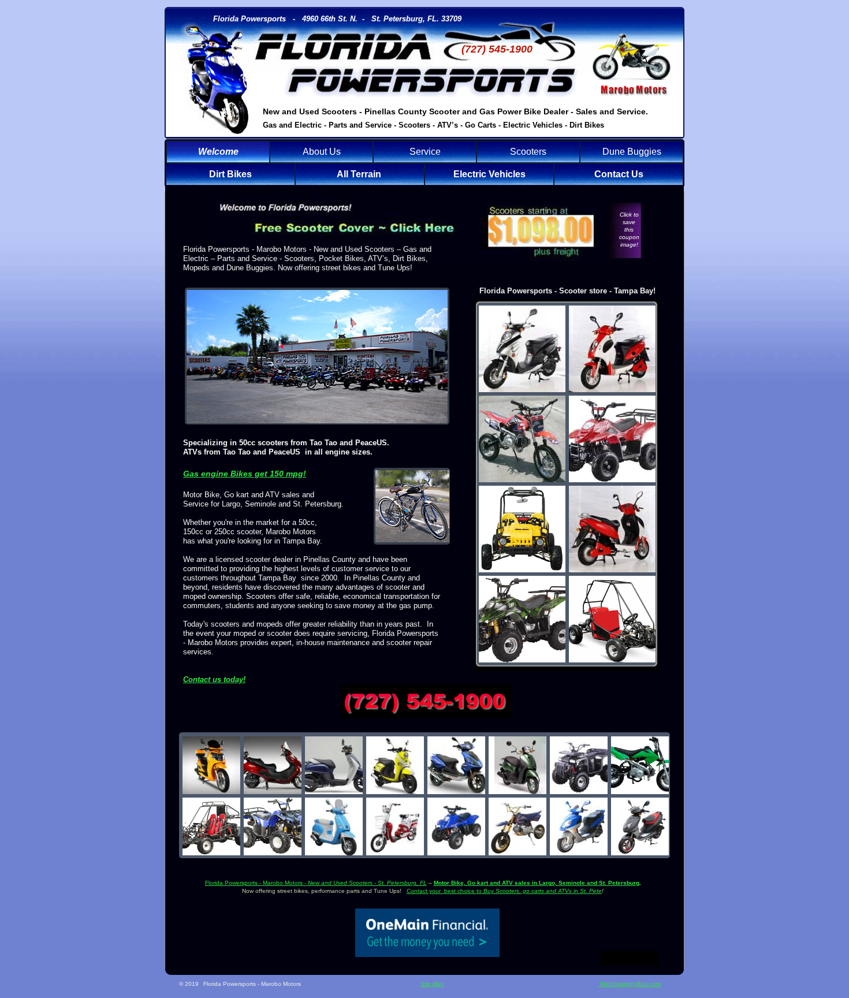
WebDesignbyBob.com (629, 984)
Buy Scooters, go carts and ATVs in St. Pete (542, 891)
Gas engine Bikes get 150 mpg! (244, 473)
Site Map (432, 984)
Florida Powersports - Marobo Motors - (256, 883)
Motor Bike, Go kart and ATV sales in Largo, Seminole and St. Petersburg (536, 883)
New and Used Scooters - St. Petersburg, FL (367, 883)
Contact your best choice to (445, 891)
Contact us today (213, 679)
